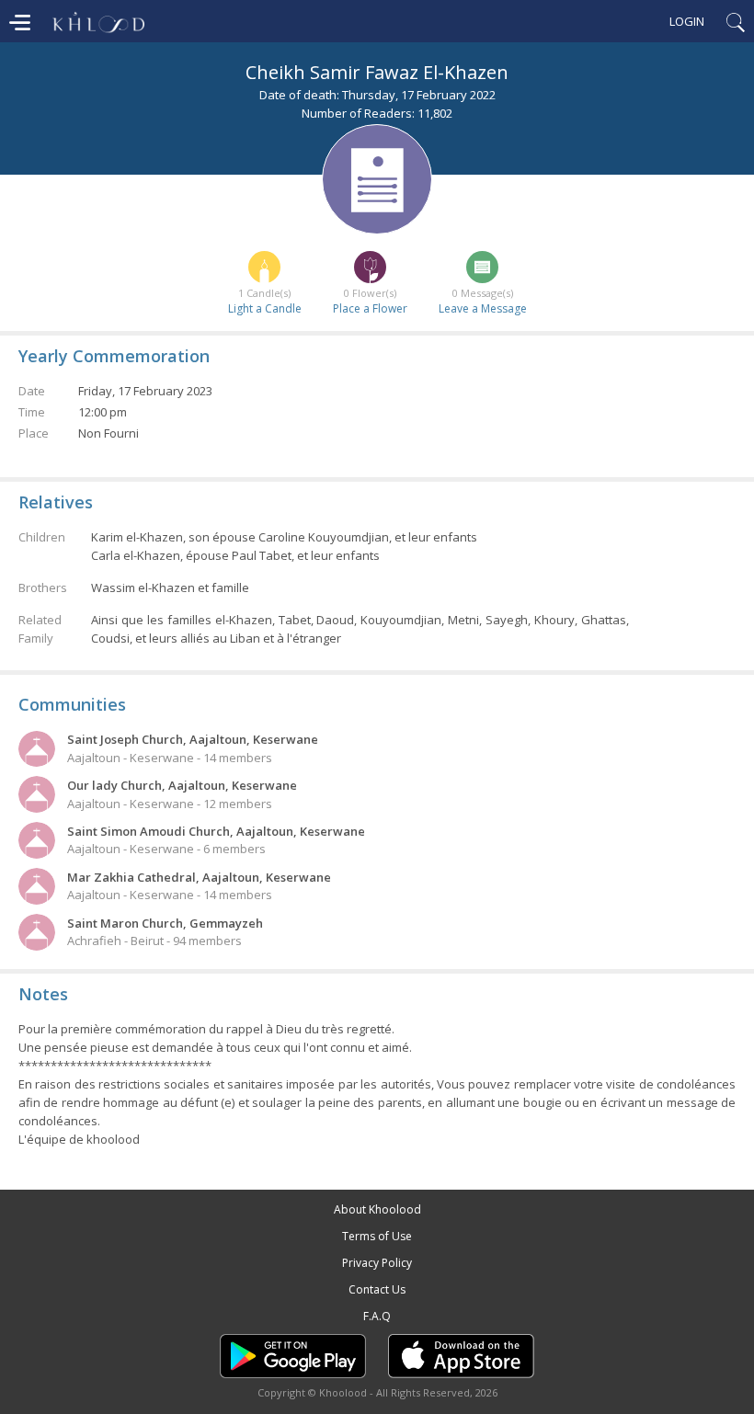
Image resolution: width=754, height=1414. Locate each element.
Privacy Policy (377, 1263)
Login (686, 21)
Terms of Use (377, 1236)
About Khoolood (377, 1209)
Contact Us (377, 1289)
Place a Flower (370, 308)
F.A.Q (377, 1316)
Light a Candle (265, 308)
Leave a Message (483, 308)
